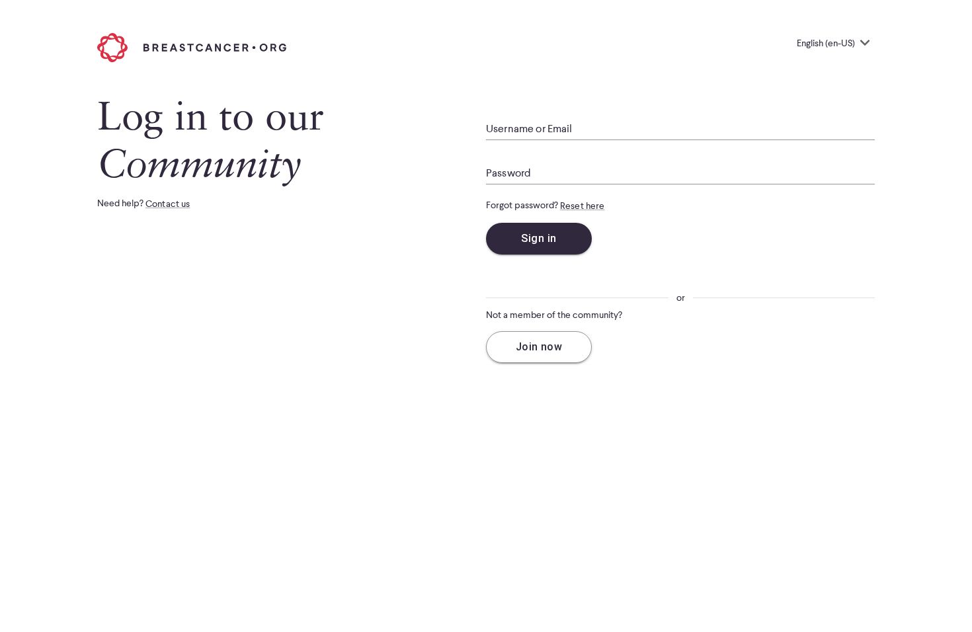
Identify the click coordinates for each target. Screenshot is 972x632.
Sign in (538, 238)
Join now (539, 346)
